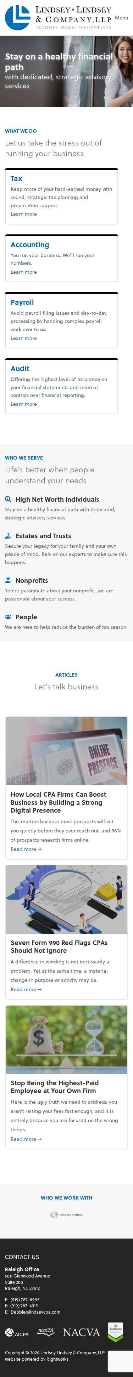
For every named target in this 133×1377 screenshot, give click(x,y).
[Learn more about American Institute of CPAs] (17, 1332)
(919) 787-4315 (24, 1305)
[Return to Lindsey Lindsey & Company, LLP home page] (58, 17)
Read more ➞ (66, 849)
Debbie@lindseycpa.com (35, 1312)
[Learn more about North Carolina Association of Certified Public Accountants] (46, 1332)
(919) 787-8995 (25, 1299)
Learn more (35, 213)
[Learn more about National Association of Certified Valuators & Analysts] (81, 1332)
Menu (121, 17)
